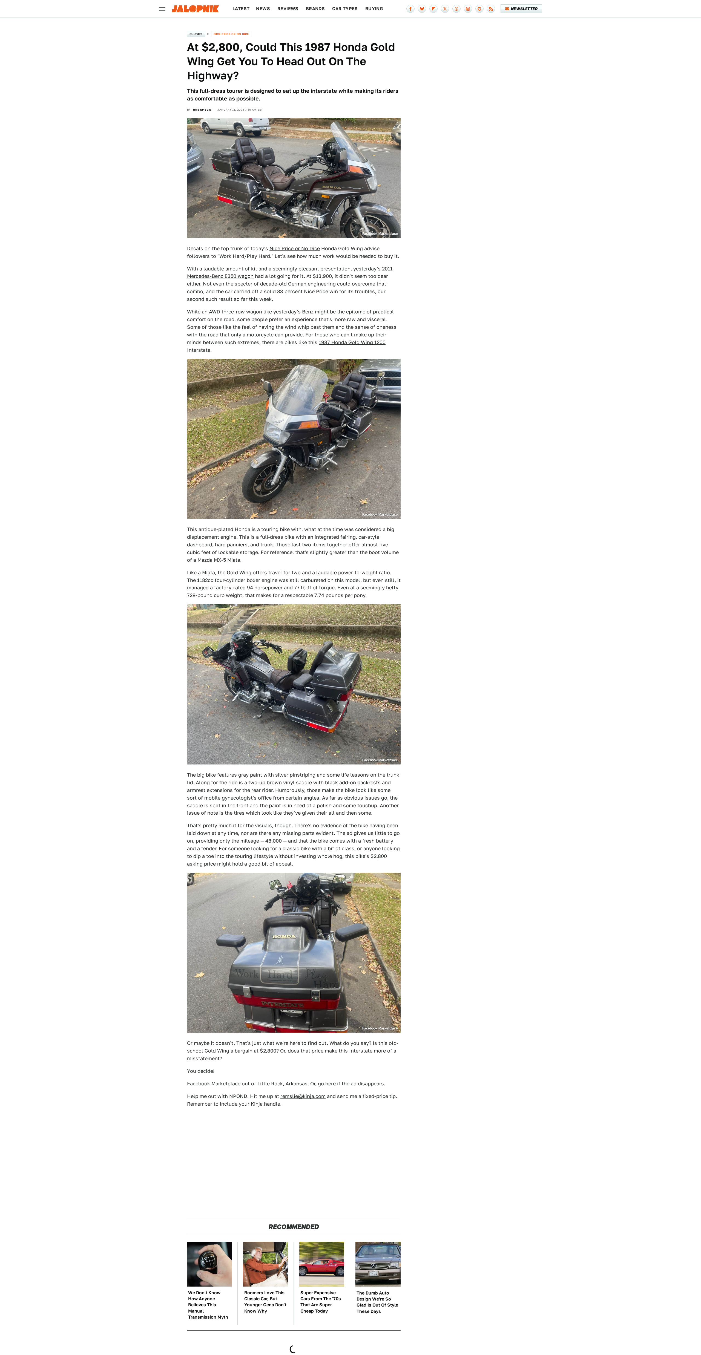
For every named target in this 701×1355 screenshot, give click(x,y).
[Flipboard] (433, 9)
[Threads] (456, 9)
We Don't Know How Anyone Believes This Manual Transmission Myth (208, 1305)
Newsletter (524, 8)
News (263, 8)
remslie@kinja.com (303, 1096)
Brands (315, 8)
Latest (240, 8)
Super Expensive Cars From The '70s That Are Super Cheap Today (320, 1302)
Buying (374, 8)
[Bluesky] (422, 9)
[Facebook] (410, 9)
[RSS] (491, 9)
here (330, 1083)
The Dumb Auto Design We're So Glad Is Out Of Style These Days (377, 1302)
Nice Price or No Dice (231, 34)
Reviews (287, 8)
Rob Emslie (202, 109)
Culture (196, 34)
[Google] (479, 9)
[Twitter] (445, 9)
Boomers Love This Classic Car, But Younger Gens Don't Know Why (265, 1302)
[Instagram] (468, 9)
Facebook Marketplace (213, 1083)
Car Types (345, 8)
